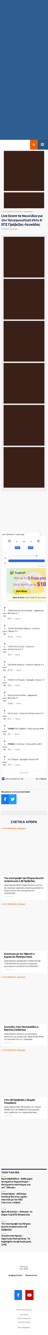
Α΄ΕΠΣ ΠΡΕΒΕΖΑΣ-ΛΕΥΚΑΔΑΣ (12, 212)
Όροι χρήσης (24, 1315)
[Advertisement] (24, 513)
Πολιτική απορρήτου (24, 1318)
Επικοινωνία (31, 1275)
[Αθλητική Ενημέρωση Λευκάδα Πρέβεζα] (1, 145)
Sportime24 (14, 229)
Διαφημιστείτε (15, 1275)
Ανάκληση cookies (24, 1322)
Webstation (26, 1328)
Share (17, 619)
